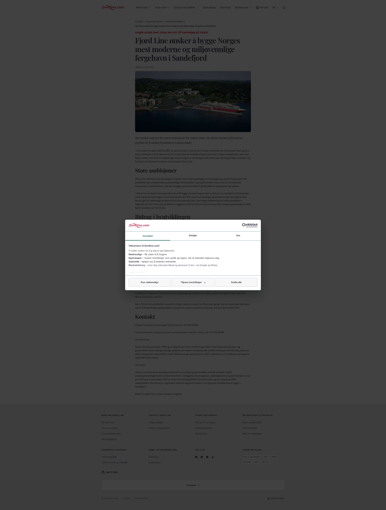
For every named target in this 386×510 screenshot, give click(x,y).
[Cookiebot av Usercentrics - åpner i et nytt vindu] (244, 225)
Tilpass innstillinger (191, 282)
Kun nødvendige (149, 282)
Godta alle (236, 282)
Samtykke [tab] (148, 236)
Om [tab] (238, 235)
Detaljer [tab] (193, 235)
